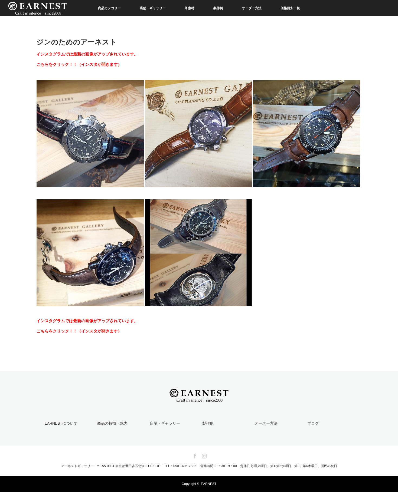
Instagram (204, 455)
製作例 (218, 8)
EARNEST (208, 484)
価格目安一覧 (290, 8)
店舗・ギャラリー (153, 8)
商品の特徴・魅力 (112, 423)
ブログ (313, 423)
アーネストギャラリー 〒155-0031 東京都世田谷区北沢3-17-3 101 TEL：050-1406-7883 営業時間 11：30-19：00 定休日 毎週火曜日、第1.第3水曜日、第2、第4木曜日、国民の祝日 (199, 466)
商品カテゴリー (109, 8)
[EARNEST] (199, 398)
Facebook (194, 455)
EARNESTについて (61, 423)
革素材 (189, 8)
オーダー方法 (252, 8)
